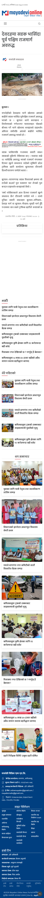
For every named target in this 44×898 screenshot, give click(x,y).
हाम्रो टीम (4, 885)
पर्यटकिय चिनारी (19, 820)
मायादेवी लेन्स (21, 836)
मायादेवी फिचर (21, 832)
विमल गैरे (11, 878)
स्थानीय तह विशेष (35, 823)
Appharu (37, 895)
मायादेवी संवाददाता (16, 59)
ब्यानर (33, 832)
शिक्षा (33, 828)
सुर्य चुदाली (10, 866)
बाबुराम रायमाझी (12, 862)
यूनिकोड (38, 883)
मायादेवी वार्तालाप (19, 842)
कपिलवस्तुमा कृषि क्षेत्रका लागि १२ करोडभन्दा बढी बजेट (21, 345)
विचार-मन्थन (35, 811)
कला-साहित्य (6, 833)
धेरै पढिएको (8, 373)
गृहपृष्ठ (4, 811)
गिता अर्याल (11, 874)
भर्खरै (5, 301)
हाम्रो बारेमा (11, 885)
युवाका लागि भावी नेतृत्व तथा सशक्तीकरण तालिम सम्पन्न (20, 309)
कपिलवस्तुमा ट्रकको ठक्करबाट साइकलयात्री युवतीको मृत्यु (21, 336)
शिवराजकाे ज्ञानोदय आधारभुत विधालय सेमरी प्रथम (21, 318)
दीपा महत (10, 870)
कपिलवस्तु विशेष (5, 828)
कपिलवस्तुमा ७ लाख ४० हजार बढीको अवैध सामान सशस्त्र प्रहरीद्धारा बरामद (21, 359)
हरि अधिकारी (10, 854)
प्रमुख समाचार (6, 815)
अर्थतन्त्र (4, 822)
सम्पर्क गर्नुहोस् (28, 885)
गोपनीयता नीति (19, 885)
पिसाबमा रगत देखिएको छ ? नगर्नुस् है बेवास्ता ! (22, 352)
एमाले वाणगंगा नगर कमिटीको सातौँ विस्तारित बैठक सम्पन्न (22, 327)
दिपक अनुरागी (14, 858)
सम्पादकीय (35, 836)
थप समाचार (22, 456)
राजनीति (5, 818)
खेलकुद (19, 815)
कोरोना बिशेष (21, 811)
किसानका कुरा (7, 837)
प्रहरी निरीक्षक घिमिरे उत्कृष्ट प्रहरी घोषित (21, 756)
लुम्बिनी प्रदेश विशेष (20, 827)
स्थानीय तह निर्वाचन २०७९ (36, 816)
